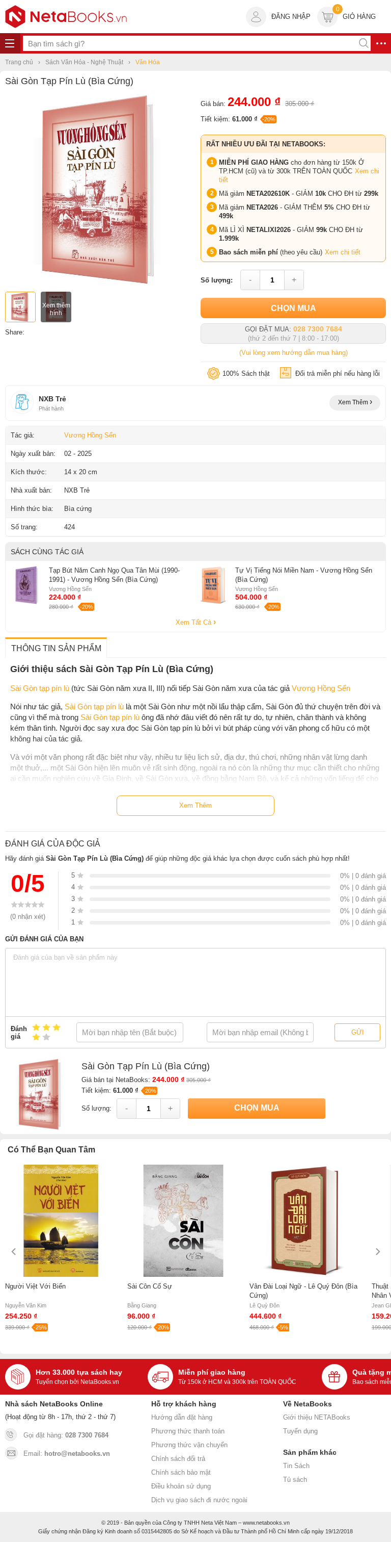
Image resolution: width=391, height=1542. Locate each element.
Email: (66, 1453)
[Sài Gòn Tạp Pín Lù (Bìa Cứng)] (100, 283)
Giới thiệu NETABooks (316, 1417)
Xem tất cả (194, 622)
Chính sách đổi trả (178, 1458)
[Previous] (14, 1252)
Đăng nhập (291, 16)
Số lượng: (217, 280)
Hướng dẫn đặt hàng (181, 1417)
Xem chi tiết (342, 252)
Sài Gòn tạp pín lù (39, 688)
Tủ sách (295, 1479)
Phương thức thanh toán (188, 1431)
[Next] (377, 1252)
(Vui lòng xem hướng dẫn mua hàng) (293, 352)
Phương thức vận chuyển (189, 1445)
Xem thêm (354, 402)
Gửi (357, 1032)
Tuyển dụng (300, 1431)
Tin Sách (296, 1466)
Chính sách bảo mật (181, 1472)
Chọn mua (293, 308)
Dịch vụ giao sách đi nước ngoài (199, 1500)
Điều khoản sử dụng (181, 1486)
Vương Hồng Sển (90, 435)
